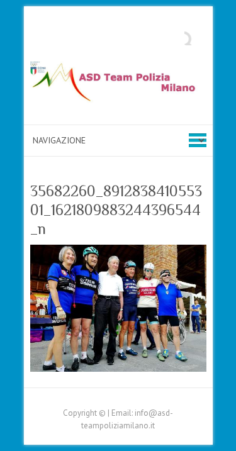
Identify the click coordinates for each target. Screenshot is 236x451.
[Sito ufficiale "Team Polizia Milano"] (118, 85)
